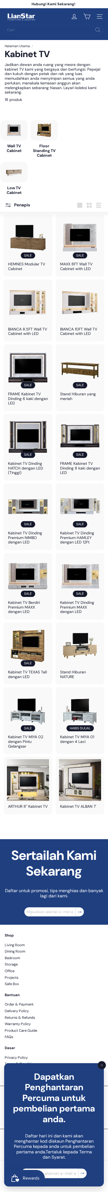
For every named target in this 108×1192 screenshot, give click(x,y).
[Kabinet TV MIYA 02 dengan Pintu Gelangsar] (28, 720)
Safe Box (12, 984)
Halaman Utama (17, 46)
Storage (11, 964)
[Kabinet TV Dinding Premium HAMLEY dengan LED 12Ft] (80, 516)
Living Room (15, 945)
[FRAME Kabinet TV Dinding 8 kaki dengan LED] (80, 447)
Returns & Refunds (20, 1017)
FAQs (9, 1036)
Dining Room (15, 951)
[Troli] (87, 17)
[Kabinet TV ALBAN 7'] (80, 785)
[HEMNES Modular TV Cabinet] (28, 246)
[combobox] (54, 29)
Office (9, 971)
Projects (12, 977)
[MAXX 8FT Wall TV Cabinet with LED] (80, 246)
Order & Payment (19, 1004)
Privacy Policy (16, 1057)
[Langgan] (82, 1173)
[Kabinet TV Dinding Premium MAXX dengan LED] (80, 586)
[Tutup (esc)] (102, 1065)
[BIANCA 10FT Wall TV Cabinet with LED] (80, 310)
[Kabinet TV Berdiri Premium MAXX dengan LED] (28, 586)
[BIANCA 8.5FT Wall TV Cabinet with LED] (28, 310)
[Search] (97, 29)
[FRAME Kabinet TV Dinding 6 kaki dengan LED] (28, 377)
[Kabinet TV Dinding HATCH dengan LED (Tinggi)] (28, 447)
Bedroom (12, 958)
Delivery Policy (17, 1011)
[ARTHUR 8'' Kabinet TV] (28, 785)
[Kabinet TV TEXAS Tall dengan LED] (28, 653)
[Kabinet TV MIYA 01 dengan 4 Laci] (80, 718)
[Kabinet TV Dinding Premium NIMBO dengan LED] (28, 516)
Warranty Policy (18, 1024)
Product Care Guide (21, 1030)
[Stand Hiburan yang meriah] (80, 375)
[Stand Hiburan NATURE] (80, 653)
